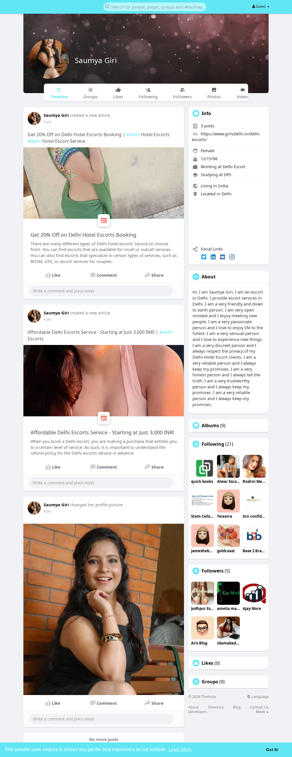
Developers (197, 712)
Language (260, 696)
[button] (155, 6)
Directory (216, 707)
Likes (207, 663)
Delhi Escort (234, 166)
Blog (237, 707)
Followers (213, 571)
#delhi (133, 134)
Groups (210, 681)
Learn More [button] (180, 749)
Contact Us (259, 707)
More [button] (261, 711)
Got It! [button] (272, 749)
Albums (210, 425)
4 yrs (47, 121)
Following (213, 444)
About (193, 707)
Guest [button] (261, 6)
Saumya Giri (96, 60)
